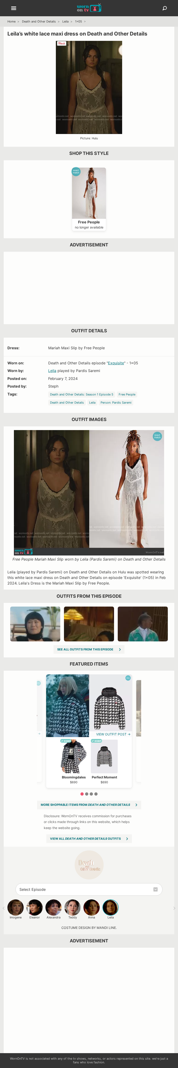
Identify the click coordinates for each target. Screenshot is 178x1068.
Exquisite (116, 363)
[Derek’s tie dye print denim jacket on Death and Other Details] (143, 624)
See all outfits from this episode (85, 649)
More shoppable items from (85, 805)
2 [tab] (86, 794)
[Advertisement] (89, 287)
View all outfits (85, 838)
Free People (127, 394)
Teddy (72, 917)
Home (11, 21)
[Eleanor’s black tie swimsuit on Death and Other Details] (35, 624)
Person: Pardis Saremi (116, 402)
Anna (91, 917)
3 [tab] (91, 794)
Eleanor (34, 917)
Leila (65, 21)
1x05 (78, 21)
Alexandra (53, 917)
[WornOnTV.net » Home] (89, 8)
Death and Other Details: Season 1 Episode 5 (81, 394)
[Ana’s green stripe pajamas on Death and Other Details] (89, 624)
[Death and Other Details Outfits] (89, 864)
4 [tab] (96, 794)
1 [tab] (82, 794)
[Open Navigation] (13, 8)
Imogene (16, 917)
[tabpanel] (89, 731)
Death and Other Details (39, 21)
